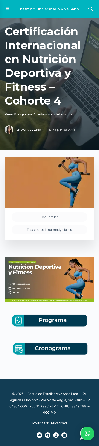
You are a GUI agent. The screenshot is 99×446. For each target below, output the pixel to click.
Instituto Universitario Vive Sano (49, 9)
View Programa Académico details (36, 114)
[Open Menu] (7, 8)
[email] (39, 435)
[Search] (90, 9)
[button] (87, 433)
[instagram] (56, 435)
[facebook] (47, 435)
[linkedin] (64, 435)
